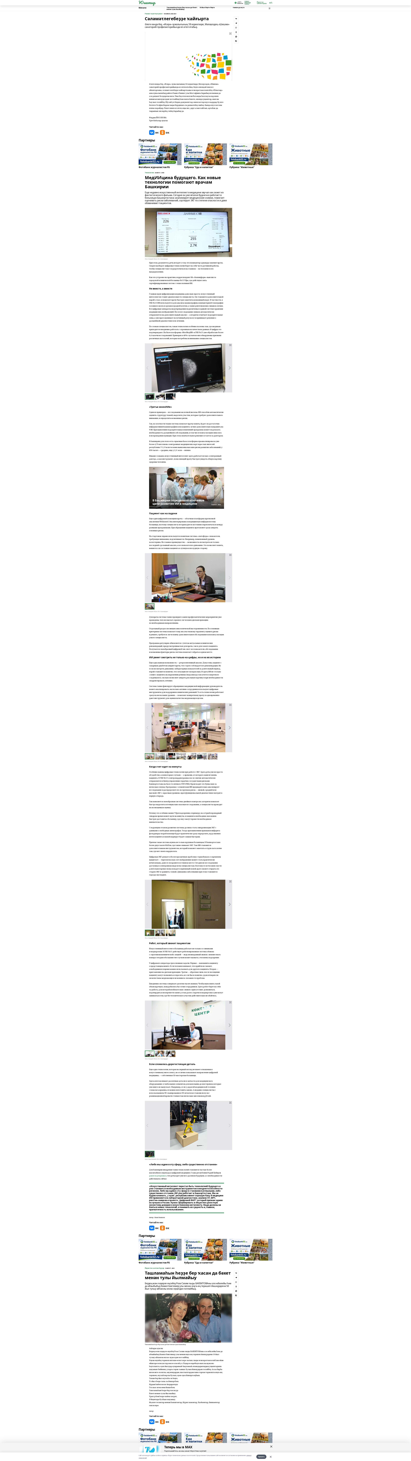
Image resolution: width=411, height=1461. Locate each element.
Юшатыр (147, 2)
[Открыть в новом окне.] (154, 132)
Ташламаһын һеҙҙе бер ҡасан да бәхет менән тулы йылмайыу (182, 8)
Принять (261, 1457)
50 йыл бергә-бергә (207, 7)
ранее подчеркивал (158, 1175)
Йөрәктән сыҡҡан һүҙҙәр (262, 2)
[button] (229, 368)
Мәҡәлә (142, 8)
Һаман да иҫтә (238, 7)
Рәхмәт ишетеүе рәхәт (154, 14)
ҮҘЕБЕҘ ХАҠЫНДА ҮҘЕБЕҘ (247, 3)
